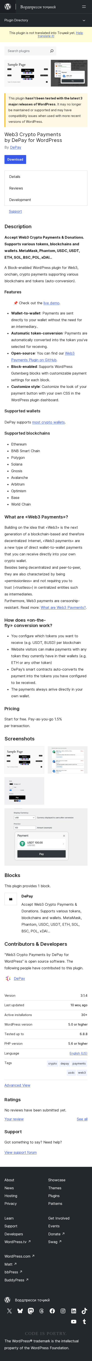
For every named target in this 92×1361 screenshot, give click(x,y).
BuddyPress (16, 1280)
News (9, 1188)
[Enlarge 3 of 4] (38, 783)
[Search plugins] (51, 50)
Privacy (10, 1203)
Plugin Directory (16, 20)
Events (54, 1226)
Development (20, 200)
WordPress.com (19, 1256)
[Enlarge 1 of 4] (38, 752)
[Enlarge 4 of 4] (81, 814)
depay (65, 1063)
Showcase (56, 1180)
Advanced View (17, 1085)
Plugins (54, 1196)
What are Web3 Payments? (63, 607)
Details (14, 176)
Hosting (10, 1196)
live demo (51, 303)
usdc (71, 1072)
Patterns (55, 1203)
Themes (54, 1188)
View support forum (20, 1152)
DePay (15, 147)
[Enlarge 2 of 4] (81, 752)
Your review (14, 1119)
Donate (56, 1234)
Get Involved (59, 1218)
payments (79, 1063)
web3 (82, 1072)
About (9, 1180)
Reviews (16, 188)
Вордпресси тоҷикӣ (32, 1300)
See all (82, 1119)
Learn (9, 1218)
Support (15, 211)
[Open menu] (85, 6)
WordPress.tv (17, 1242)
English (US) (79, 1053)
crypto (52, 1063)
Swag (55, 1242)
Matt (10, 1264)
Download (15, 159)
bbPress (13, 1272)
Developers (13, 1234)
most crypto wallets (48, 422)
